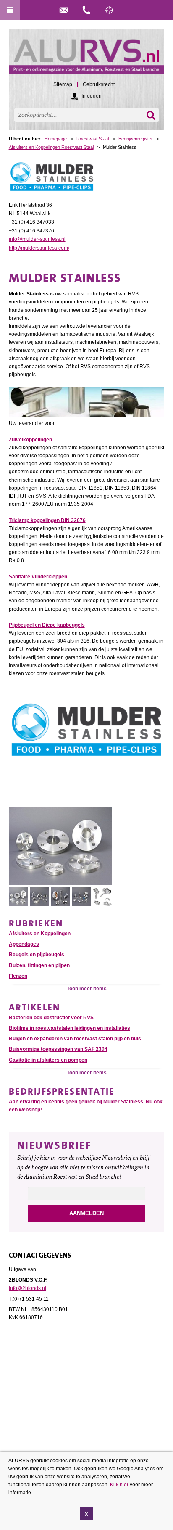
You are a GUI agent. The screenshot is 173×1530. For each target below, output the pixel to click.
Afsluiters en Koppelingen (40, 933)
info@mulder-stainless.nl (37, 239)
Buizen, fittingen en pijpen (39, 965)
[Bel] (86, 10)
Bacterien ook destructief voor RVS (51, 1018)
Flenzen (18, 976)
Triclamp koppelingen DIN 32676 (47, 520)
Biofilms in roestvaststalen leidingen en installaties (69, 1028)
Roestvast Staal (92, 138)
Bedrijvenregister (135, 138)
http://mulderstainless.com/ (39, 248)
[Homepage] (87, 55)
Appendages (24, 944)
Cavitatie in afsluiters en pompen (48, 1060)
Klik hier (119, 1485)
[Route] (109, 10)
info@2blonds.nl (27, 1288)
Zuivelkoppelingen (30, 440)
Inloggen (91, 96)
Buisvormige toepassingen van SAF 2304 (58, 1049)
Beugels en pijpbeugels (36, 955)
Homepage (56, 138)
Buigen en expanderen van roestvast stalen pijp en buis (75, 1039)
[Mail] (64, 10)
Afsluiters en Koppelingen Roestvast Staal (51, 147)
